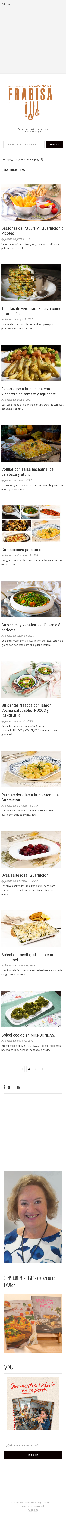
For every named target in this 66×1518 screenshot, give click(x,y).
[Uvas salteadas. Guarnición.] (33, 849)
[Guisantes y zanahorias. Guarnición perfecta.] (33, 599)
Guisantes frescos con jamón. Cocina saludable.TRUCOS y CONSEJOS (27, 710)
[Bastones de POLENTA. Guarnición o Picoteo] (33, 202)
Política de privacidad (33, 1506)
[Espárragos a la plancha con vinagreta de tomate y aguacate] (33, 363)
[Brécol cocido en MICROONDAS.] (33, 1009)
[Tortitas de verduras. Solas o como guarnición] (33, 282)
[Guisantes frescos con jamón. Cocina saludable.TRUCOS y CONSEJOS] (33, 679)
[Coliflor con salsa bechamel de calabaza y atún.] (33, 443)
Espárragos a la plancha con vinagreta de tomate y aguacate (28, 392)
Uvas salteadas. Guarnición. (25, 875)
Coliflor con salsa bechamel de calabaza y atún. (27, 472)
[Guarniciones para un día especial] (33, 523)
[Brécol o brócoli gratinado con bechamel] (33, 928)
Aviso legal (33, 1509)
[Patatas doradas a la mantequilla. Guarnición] (33, 769)
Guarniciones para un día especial (30, 549)
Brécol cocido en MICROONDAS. (28, 1035)
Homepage (7, 159)
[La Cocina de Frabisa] (33, 102)
